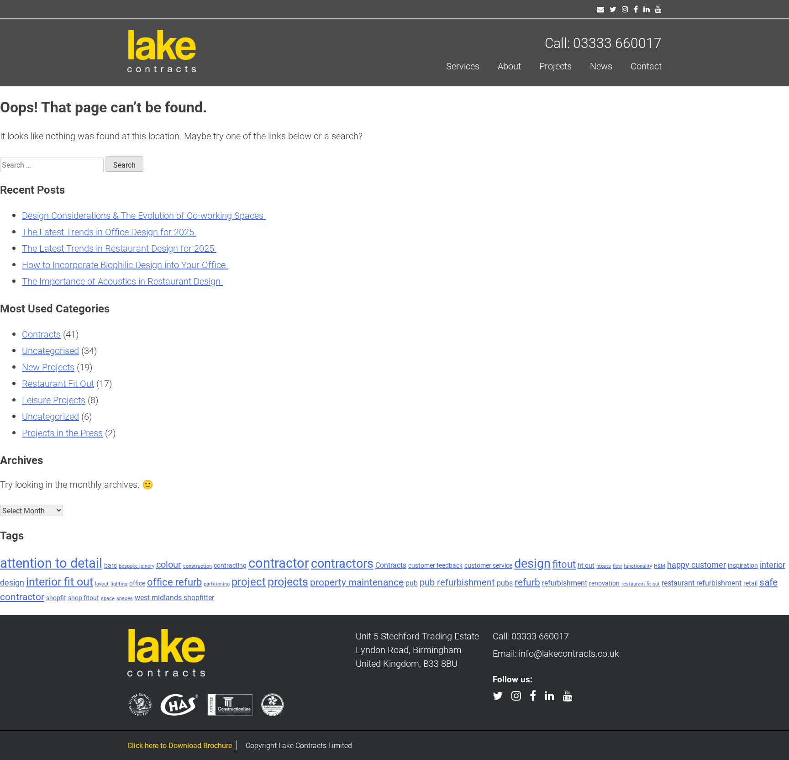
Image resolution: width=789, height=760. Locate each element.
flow (617, 566)
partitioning (217, 584)
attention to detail (51, 562)
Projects (555, 66)
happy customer (696, 564)
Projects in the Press (62, 432)
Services (462, 66)
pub (411, 582)
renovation (604, 583)
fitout (564, 563)
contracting (230, 565)
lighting (118, 584)
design (532, 562)
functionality (638, 566)
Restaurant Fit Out (58, 383)
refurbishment (564, 582)
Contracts (41, 334)
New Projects (48, 367)
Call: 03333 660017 (603, 42)
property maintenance (357, 581)
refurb (527, 581)
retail (750, 583)
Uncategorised (50, 350)
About (509, 66)
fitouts (603, 566)
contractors (342, 562)
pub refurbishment (457, 582)
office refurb (174, 581)
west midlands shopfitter (174, 597)
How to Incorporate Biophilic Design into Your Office (125, 264)
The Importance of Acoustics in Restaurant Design (122, 281)
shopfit (56, 597)
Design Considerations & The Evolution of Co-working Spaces (144, 215)
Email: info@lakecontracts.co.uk (556, 653)
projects (288, 581)
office (137, 583)
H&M (659, 566)
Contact (646, 66)
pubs (505, 582)
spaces (124, 598)
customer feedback (435, 565)
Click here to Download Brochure (179, 745)
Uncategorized (50, 416)
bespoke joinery (136, 566)
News (601, 66)
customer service (488, 565)
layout (102, 584)
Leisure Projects (53, 400)
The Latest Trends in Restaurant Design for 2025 (119, 248)
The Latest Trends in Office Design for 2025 (109, 232)
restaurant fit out (640, 584)
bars (110, 565)
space (108, 598)
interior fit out (59, 581)
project (248, 581)
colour (168, 564)
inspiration (743, 565)
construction (197, 566)
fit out (586, 565)
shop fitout (83, 597)
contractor (278, 562)
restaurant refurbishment (702, 582)
